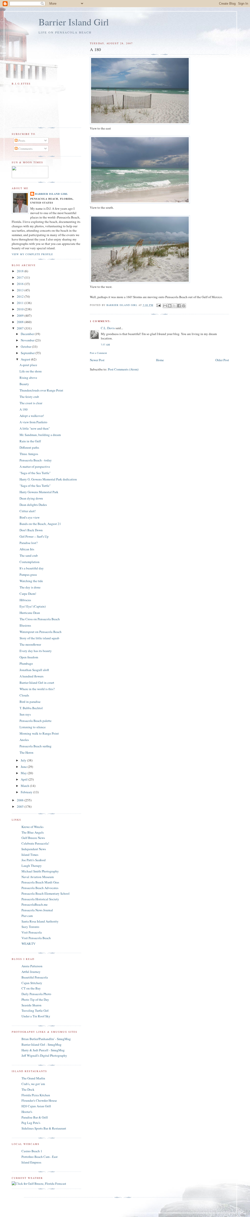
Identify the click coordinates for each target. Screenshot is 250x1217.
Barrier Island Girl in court (37, 682)
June (24, 766)
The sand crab (29, 555)
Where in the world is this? (37, 689)
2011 (20, 303)
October (26, 346)
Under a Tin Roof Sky (35, 1016)
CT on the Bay (31, 988)
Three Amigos (29, 454)
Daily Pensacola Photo (36, 994)
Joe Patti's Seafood (33, 860)
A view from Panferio (33, 422)
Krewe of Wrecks (32, 827)
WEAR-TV (28, 943)
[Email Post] (158, 305)
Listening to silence (33, 727)
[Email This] (165, 305)
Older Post (222, 360)
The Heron (26, 752)
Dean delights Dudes (33, 504)
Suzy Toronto (30, 926)
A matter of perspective (35, 466)
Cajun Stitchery (31, 983)
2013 (20, 290)
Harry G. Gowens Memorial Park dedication (48, 479)
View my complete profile (32, 254)
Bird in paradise (30, 701)
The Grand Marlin (33, 1078)
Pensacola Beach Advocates (39, 888)
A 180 (24, 409)
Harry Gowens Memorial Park (39, 492)
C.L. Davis (108, 328)
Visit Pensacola (31, 932)
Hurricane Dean (30, 612)
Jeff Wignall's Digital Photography (44, 1055)
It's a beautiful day (32, 568)
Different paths (29, 447)
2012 (20, 296)
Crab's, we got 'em (33, 1084)
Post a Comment (98, 353)
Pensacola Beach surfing (36, 746)
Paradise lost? (29, 543)
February (27, 792)
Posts (21, 140)
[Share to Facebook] (179, 305)
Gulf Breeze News (33, 838)
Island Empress (31, 1162)
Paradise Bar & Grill (34, 1117)
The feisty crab (29, 396)
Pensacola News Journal (37, 910)
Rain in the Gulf (30, 441)
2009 (20, 315)
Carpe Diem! (28, 593)
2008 (20, 322)
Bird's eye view (30, 517)
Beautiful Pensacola (34, 977)
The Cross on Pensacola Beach (40, 619)
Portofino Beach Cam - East (39, 1156)
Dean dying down (31, 498)
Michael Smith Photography (40, 871)
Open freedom (29, 657)
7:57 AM (105, 344)
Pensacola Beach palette (36, 720)
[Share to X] (174, 305)
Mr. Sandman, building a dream (40, 435)
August (26, 359)
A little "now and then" (35, 428)
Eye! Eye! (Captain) (33, 606)
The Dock (27, 1089)
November (28, 340)
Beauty (24, 384)
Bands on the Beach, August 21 (40, 524)
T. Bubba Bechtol (31, 708)
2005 (20, 806)
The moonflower (30, 644)
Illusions (25, 625)
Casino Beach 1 (31, 1151)
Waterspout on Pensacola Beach (41, 632)
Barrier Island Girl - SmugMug (41, 1044)
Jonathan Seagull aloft (34, 670)
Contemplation (30, 562)
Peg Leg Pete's (30, 1122)
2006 (20, 800)
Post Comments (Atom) (123, 369)
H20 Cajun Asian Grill (36, 1106)
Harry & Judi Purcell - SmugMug (43, 1050)
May (24, 773)
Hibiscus (25, 600)
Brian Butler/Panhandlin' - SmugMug (46, 1039)
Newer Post (97, 360)
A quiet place (28, 365)
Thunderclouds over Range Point (41, 390)
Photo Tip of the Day (35, 999)
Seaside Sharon (31, 1005)
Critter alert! (28, 511)
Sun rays (25, 714)
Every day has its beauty (36, 651)
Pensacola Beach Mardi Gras (40, 882)
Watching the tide (31, 581)
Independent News (33, 849)
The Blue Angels (32, 832)
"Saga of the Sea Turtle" (35, 473)
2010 (20, 309)
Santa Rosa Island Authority (40, 921)
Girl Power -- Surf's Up (34, 536)
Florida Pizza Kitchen (35, 1095)
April (24, 779)
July (24, 760)
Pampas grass (28, 574)
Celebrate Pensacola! (35, 843)
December (28, 334)
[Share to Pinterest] (183, 305)
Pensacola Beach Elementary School (45, 893)
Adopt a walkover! (32, 415)
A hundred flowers (31, 676)
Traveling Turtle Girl (35, 1010)
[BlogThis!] (169, 305)
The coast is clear (31, 403)
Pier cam (27, 915)
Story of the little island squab (39, 638)
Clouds (24, 695)
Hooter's (26, 1111)
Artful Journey (31, 971)
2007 (20, 328)
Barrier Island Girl (74, 21)
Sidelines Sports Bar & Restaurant (43, 1128)
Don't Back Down (31, 530)
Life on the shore (31, 371)
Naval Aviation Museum (37, 877)
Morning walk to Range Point (39, 733)
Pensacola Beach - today (36, 460)
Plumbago (26, 663)
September (28, 353)
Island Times (29, 854)
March (25, 785)
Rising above (28, 377)
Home (160, 360)
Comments (25, 148)
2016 (20, 284)
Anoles (24, 740)
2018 (20, 271)
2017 (20, 277)
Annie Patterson (31, 966)
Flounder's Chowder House (39, 1100)
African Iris (27, 549)
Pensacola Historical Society (40, 899)
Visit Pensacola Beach (36, 938)
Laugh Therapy (31, 865)
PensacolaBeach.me (34, 904)
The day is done (30, 587)
